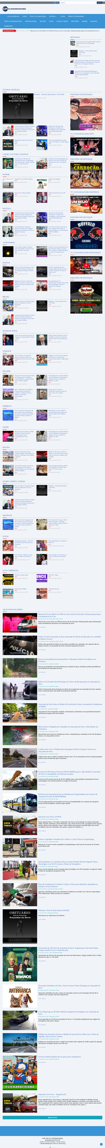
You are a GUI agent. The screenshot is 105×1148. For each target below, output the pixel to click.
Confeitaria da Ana (54, 589)
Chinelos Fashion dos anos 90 (57, 193)
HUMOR (84, 21)
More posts (52, 1117)
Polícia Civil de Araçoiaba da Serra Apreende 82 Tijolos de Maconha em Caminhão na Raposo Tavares (24, 268)
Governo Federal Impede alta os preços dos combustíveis (59, 1057)
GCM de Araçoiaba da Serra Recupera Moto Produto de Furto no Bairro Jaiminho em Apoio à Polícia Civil (58, 269)
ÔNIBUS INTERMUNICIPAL (13, 21)
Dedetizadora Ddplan (21, 589)
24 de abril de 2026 (44, 799)
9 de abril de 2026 (43, 866)
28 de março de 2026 (44, 990)
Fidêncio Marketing (59, 1143)
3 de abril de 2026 (43, 912)
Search (100, 3)
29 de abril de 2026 (44, 754)
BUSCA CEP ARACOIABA (38, 16)
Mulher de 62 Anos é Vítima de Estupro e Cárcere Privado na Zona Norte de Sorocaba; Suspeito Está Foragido (24, 283)
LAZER (62, 16)
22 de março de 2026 (44, 1096)
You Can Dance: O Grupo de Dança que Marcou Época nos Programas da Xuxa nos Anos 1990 (24, 357)
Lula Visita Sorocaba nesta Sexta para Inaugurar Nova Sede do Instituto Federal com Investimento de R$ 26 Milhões (58, 229)
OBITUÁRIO (75, 21)
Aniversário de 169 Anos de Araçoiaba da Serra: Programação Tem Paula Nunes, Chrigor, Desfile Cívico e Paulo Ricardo (24, 161)
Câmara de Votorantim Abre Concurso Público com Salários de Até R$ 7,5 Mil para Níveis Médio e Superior (24, 454)
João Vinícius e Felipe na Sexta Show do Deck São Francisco (23, 555)
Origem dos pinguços (54, 179)
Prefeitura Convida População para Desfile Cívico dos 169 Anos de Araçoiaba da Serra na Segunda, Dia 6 (58, 161)
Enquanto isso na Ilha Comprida (24, 179)
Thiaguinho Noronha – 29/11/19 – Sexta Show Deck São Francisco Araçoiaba (24, 542)
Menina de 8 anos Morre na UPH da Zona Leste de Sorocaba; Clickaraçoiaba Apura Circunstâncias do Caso (24, 434)
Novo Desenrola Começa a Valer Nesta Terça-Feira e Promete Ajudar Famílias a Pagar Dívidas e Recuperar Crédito (58, 522)
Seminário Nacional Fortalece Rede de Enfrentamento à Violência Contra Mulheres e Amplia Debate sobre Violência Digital (25, 378)
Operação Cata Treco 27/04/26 (49, 817)
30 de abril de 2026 (44, 731)
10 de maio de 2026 (44, 686)
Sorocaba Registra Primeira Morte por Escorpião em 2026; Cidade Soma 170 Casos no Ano (58, 467)
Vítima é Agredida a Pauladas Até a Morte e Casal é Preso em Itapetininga (66, 839)
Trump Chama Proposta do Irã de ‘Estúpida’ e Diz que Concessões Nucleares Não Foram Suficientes (58, 337)
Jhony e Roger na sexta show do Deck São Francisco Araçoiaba (58, 555)
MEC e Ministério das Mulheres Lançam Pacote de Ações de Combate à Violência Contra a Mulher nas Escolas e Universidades (24, 393)
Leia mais (42, 627)
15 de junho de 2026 (44, 641)
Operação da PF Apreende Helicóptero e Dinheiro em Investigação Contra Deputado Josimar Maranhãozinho (87, 72)
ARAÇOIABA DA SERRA (54, 619)
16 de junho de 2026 (44, 619)
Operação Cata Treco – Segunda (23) (52, 1094)
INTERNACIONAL (31, 21)
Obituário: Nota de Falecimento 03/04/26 (53, 910)
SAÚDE (51, 21)
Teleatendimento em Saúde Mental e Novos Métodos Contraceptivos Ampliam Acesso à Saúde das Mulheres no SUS (58, 378)
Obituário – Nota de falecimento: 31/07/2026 (44, 31)
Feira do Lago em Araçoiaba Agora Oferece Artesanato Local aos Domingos (88, 42)
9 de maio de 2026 (43, 709)
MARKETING (8, 26)
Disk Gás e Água (53, 575)
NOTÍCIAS (52, 16)
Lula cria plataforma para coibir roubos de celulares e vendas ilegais (58, 141)
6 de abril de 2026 (43, 889)
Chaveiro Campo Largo (21, 575)
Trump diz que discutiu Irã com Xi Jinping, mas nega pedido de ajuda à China (24, 337)
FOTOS (24, 16)
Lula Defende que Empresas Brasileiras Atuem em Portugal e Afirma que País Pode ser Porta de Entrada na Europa (24, 229)
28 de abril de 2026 (44, 776)
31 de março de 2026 (44, 952)
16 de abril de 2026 (44, 841)
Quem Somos (61, 1142)
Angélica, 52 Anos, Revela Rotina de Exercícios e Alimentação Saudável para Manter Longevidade (58, 357)
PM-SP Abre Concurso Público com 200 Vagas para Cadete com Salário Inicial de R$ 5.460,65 (58, 412)
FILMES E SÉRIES (62, 21)
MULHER (43, 21)
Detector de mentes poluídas (23, 193)
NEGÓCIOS (93, 21)
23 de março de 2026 (44, 1059)
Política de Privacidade (47, 1142)
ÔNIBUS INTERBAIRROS (76, 16)
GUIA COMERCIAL (13, 16)
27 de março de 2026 (44, 1039)
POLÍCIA (61, 641)
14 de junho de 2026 (44, 664)
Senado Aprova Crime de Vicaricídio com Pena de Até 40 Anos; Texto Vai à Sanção (57, 391)
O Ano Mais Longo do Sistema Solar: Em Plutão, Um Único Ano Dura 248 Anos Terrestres (24, 248)
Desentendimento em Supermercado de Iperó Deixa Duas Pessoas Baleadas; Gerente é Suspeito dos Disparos (58, 283)
